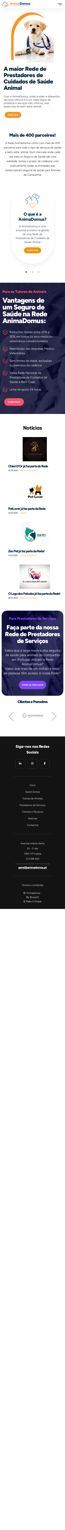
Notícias (32, 818)
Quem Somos (32, 791)
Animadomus (33, 893)
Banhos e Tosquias (28, 470)
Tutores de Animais (32, 798)
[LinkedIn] (20, 764)
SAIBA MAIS (14, 402)
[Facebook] (45, 764)
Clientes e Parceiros (32, 811)
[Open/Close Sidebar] (56, 3)
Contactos (32, 825)
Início (33, 785)
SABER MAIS (13, 115)
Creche (23, 513)
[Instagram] (32, 764)
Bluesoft (34, 897)
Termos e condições (32, 885)
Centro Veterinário (28, 555)
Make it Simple (34, 901)
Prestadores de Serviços (32, 805)
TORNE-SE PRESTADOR (32, 685)
